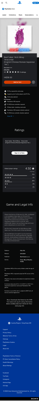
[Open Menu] (2, 3)
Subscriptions (29, 15)
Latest (4, 15)
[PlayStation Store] (9, 8)
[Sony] (34, 400)
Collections (12, 15)
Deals (20, 15)
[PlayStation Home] (19, 2)
